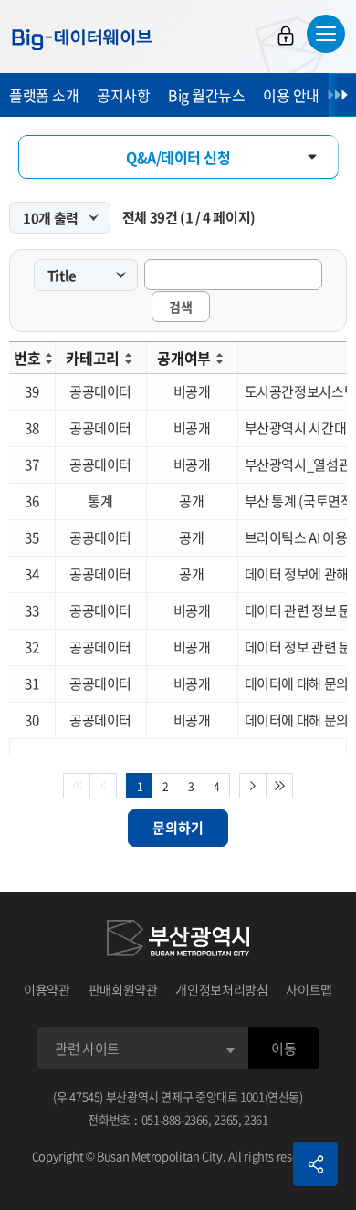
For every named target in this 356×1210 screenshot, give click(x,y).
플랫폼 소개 (44, 95)
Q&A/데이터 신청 (178, 157)
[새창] (178, 941)
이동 (283, 1048)
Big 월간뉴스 (206, 95)
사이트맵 (309, 989)
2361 (256, 1119)
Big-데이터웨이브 (82, 39)
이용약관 (47, 989)
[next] (253, 785)
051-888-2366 (175, 1119)
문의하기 (178, 828)
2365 (226, 1119)
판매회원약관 (123, 989)
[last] (280, 785)
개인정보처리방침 (221, 989)
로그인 (286, 35)
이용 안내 (291, 95)
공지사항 (123, 95)
